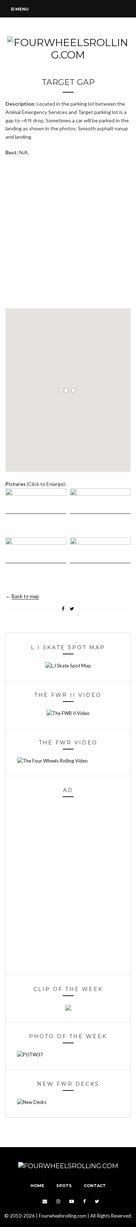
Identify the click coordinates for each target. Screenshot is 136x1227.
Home (37, 1185)
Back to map (25, 596)
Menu (21, 9)
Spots (64, 1185)
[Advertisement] (68, 232)
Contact (95, 1185)
